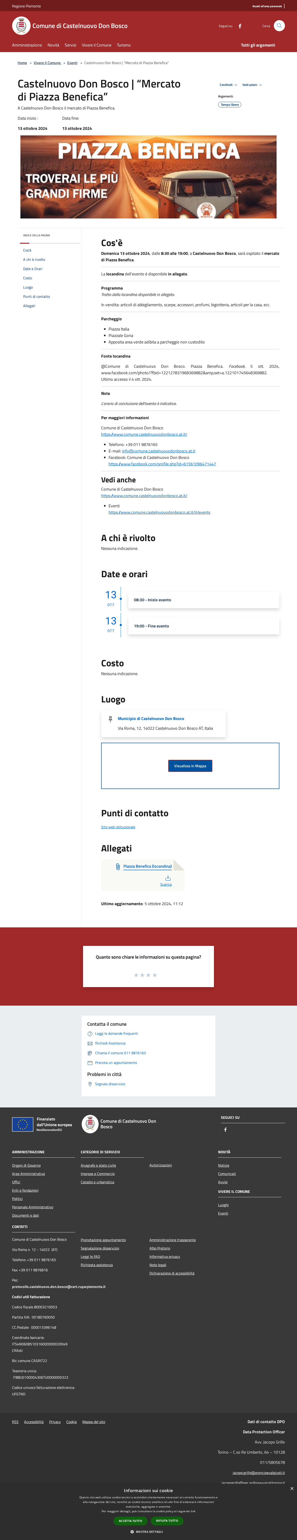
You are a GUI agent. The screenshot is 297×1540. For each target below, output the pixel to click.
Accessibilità (34, 1422)
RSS (15, 1422)
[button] (148, 1531)
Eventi (72, 62)
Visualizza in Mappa (190, 766)
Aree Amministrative (28, 1173)
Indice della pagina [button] (36, 235)
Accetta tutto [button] (130, 1521)
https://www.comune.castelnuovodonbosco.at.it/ (144, 434)
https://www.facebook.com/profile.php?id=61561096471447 (162, 464)
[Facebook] (238, 25)
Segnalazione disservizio (100, 1248)
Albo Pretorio (159, 1248)
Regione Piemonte (26, 6)
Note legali (157, 1265)
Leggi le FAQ (90, 1256)
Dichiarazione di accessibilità (171, 1273)
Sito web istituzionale (118, 827)
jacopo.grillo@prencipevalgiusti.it (259, 1472)
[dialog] (148, 1512)
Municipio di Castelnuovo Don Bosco (151, 718)
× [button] (292, 1488)
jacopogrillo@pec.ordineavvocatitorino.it (253, 1483)
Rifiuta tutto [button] (167, 1521)
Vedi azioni (250, 84)
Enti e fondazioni (25, 1190)
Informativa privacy (164, 1256)
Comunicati (227, 1173)
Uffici (16, 1182)
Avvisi (223, 1182)
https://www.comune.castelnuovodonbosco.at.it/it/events (159, 512)
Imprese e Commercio (98, 1173)
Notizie (223, 1165)
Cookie (71, 1422)
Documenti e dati (25, 1215)
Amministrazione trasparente (172, 1240)
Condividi (226, 84)
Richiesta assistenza (97, 1265)
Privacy (55, 1422)
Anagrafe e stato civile (98, 1165)
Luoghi (223, 1205)
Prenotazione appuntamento (103, 1240)
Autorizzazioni (160, 1165)
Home (22, 62)
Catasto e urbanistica (97, 1182)
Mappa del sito (93, 1422)
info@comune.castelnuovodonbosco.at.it (158, 451)
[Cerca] (279, 25)
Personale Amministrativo (32, 1207)
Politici (17, 1198)
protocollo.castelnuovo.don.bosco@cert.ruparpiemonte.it (59, 1286)
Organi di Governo (26, 1165)
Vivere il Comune (47, 62)
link (193, 1511)
